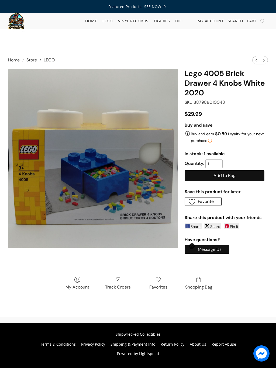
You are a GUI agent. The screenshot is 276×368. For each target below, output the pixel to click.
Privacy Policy (93, 344)
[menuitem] (256, 60)
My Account (77, 287)
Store (31, 60)
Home (91, 20)
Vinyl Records (133, 20)
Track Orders (118, 287)
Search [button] (235, 20)
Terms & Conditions (58, 344)
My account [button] (211, 20)
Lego (107, 20)
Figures (162, 20)
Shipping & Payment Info (133, 344)
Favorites (158, 287)
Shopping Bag (198, 287)
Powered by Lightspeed (138, 353)
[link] (156, 7)
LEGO (49, 60)
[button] (16, 21)
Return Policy (172, 344)
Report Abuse (224, 344)
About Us (198, 344)
